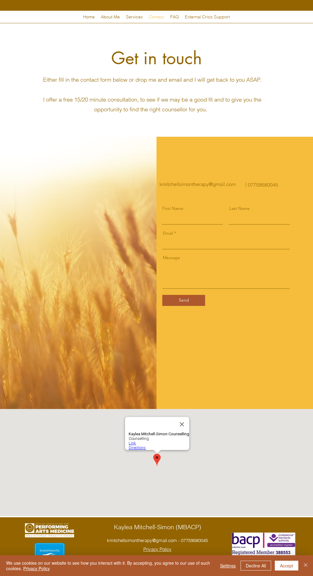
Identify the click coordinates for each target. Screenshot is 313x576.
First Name (172, 208)
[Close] (305, 565)
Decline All (256, 566)
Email (168, 233)
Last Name (239, 208)
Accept (286, 566)
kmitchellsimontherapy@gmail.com (198, 184)
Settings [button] (228, 566)
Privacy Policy (36, 568)
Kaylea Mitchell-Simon (145, 527)
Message (171, 257)
